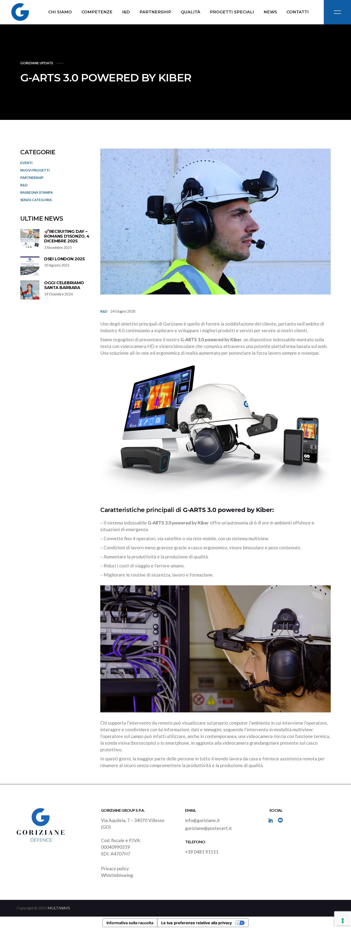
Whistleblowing (117, 875)
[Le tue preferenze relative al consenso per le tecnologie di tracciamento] (342, 920)
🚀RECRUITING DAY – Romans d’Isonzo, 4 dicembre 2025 (66, 236)
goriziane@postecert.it (208, 828)
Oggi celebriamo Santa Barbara (64, 285)
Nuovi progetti (35, 170)
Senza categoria (36, 200)
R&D (103, 311)
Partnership (31, 178)
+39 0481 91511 (201, 851)
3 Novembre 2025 (58, 247)
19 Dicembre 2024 (58, 294)
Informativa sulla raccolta (129, 922)
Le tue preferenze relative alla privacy (196, 922)
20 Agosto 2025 (56, 265)
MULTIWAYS (59, 908)
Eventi (26, 163)
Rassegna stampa (36, 192)
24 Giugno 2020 (122, 311)
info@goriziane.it (202, 820)
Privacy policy (115, 868)
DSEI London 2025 (64, 258)
